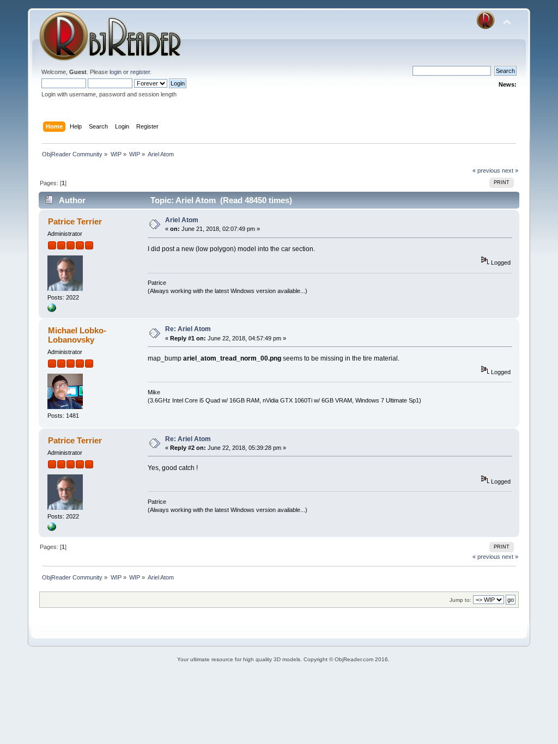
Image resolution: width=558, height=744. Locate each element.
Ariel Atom (181, 220)
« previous (486, 170)
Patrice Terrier (75, 221)
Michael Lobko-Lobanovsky (77, 335)
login (116, 72)
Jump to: (460, 600)
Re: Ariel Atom (188, 329)
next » (510, 170)
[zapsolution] (51, 310)
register (140, 72)
